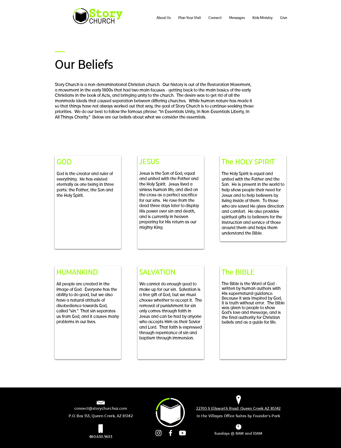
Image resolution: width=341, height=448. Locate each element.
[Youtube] (182, 433)
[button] (163, 18)
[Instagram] (159, 433)
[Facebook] (170, 433)
